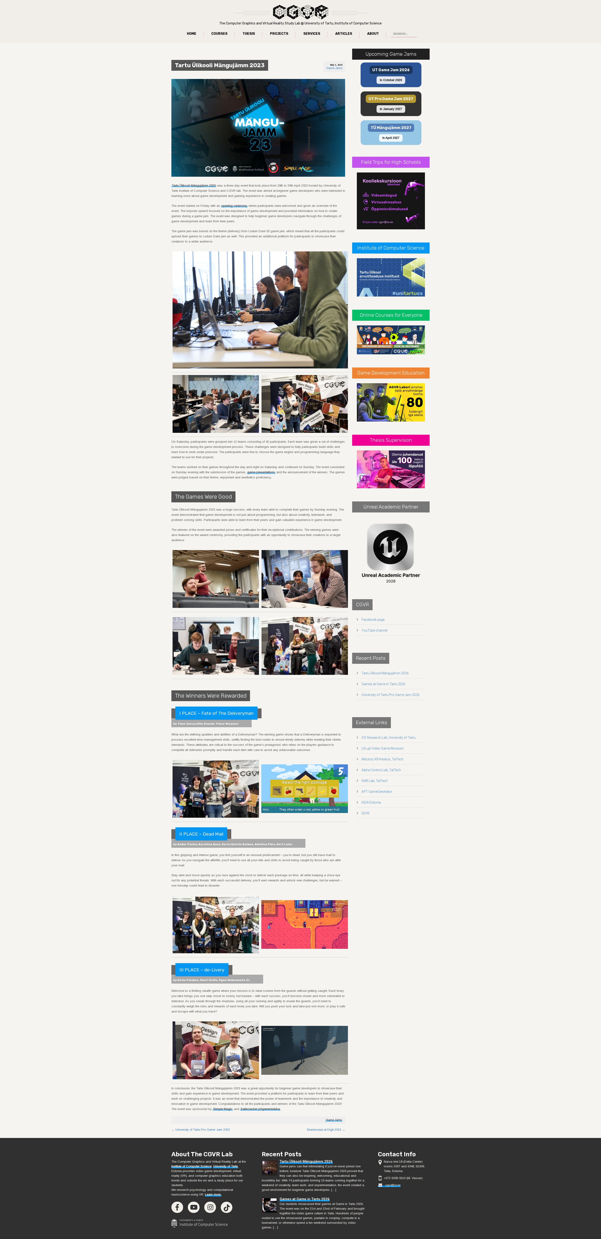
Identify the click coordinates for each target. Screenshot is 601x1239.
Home (191, 34)
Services (311, 34)
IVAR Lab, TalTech (375, 781)
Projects (279, 34)
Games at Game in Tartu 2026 (383, 684)
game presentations (261, 472)
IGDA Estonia (371, 802)
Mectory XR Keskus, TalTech (383, 759)
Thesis (249, 34)
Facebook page (373, 619)
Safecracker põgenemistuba (260, 1109)
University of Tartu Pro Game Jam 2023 (200, 1129)
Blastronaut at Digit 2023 (326, 1129)
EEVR (366, 813)
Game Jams (334, 68)
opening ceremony (234, 205)
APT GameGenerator (377, 791)
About (373, 34)
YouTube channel (374, 630)
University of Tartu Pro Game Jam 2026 (391, 695)
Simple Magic (222, 1109)
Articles (343, 34)
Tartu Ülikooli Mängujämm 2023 (194, 185)
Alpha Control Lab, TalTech (381, 770)
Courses (219, 34)
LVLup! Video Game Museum (383, 748)
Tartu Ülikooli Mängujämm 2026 (385, 673)
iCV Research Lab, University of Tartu (389, 737)
